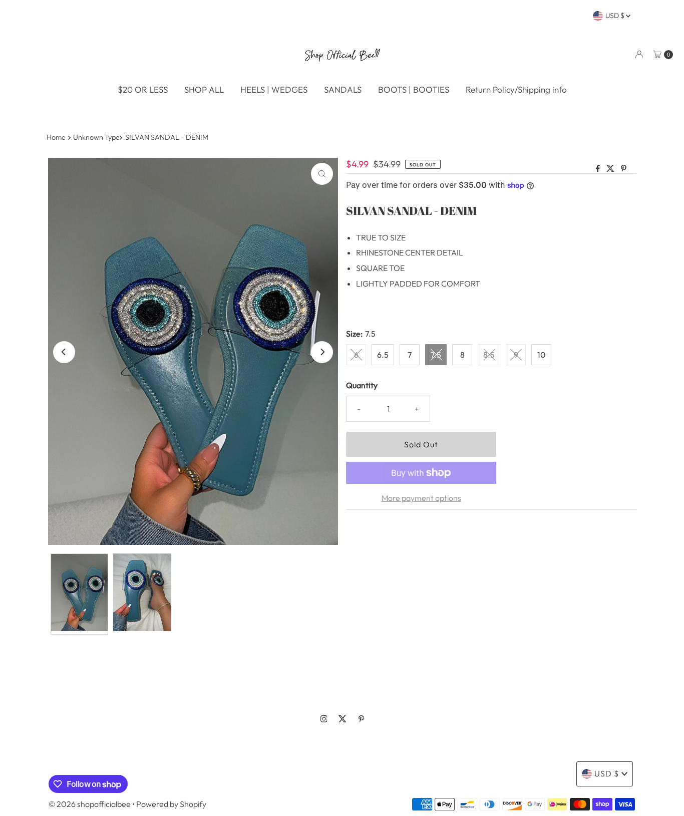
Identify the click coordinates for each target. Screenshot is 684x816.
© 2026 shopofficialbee (90, 804)
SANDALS (343, 89)
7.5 (436, 355)
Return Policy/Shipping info (516, 89)
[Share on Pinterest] (623, 169)
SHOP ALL (204, 89)
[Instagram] (323, 718)
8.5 (489, 355)
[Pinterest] (361, 718)
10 (541, 355)
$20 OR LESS (143, 89)
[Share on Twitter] (611, 169)
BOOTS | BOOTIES (413, 89)
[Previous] (64, 352)
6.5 (383, 355)
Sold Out (421, 444)
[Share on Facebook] (598, 169)
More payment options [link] (421, 498)
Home (56, 137)
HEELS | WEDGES (273, 89)
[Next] (322, 352)
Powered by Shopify (171, 804)
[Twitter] (342, 718)
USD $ (615, 15)
